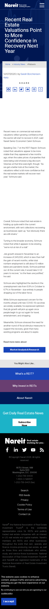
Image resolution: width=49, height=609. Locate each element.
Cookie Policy (24, 505)
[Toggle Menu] (42, 5)
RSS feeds (24, 495)
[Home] (18, 5)
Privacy (24, 500)
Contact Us (24, 514)
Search (24, 490)
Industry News (19, 64)
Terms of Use (24, 509)
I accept (8, 601)
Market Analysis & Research (24, 350)
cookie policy (6, 593)
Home (7, 64)
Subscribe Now (24, 423)
